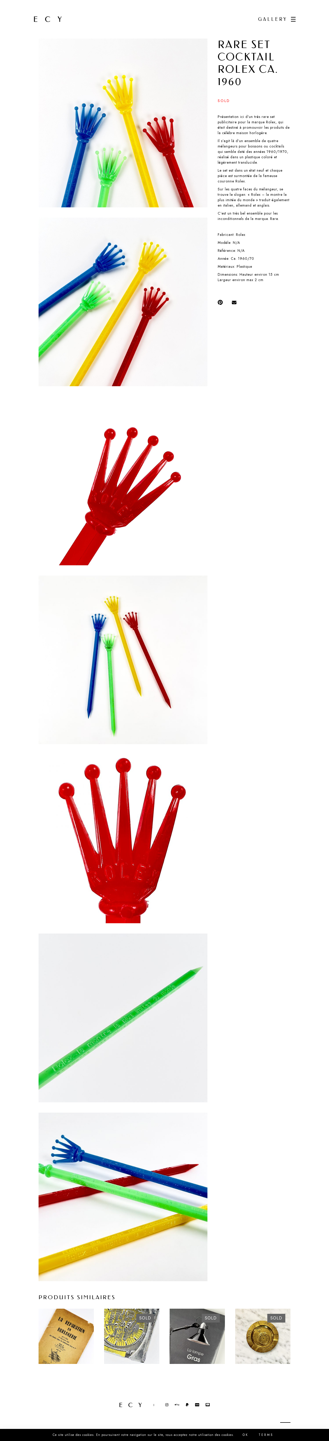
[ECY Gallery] (47, 19)
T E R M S (265, 1435)
